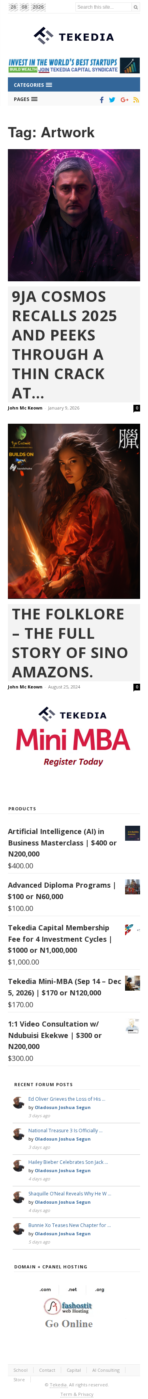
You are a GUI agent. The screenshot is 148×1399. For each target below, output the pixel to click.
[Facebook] (100, 100)
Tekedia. (59, 1385)
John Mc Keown (25, 408)
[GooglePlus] (122, 100)
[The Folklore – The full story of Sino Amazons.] (74, 511)
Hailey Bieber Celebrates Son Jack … (68, 1162)
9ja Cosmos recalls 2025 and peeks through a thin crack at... (65, 344)
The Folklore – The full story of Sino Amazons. (70, 642)
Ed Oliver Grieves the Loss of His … (66, 1099)
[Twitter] (110, 100)
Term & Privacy (77, 1394)
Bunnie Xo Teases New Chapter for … (69, 1225)
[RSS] (134, 100)
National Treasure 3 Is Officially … (65, 1130)
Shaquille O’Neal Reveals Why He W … (69, 1193)
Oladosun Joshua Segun (63, 1107)
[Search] (135, 6)
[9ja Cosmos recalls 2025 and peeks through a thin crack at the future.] (74, 215)
